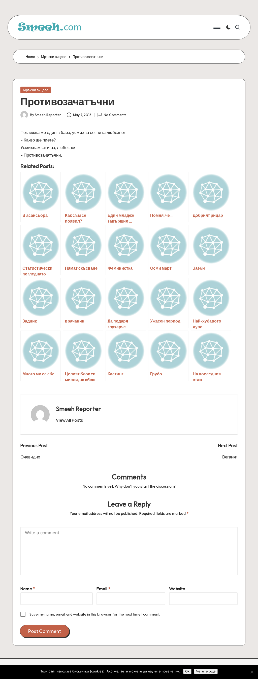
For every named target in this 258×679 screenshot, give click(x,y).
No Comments (115, 115)
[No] (251, 671)
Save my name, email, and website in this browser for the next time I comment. (94, 614)
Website (177, 588)
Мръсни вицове (35, 90)
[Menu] (216, 27)
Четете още (206, 671)
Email (103, 588)
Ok (187, 671)
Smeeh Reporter (78, 408)
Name (27, 588)
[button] (69, 420)
